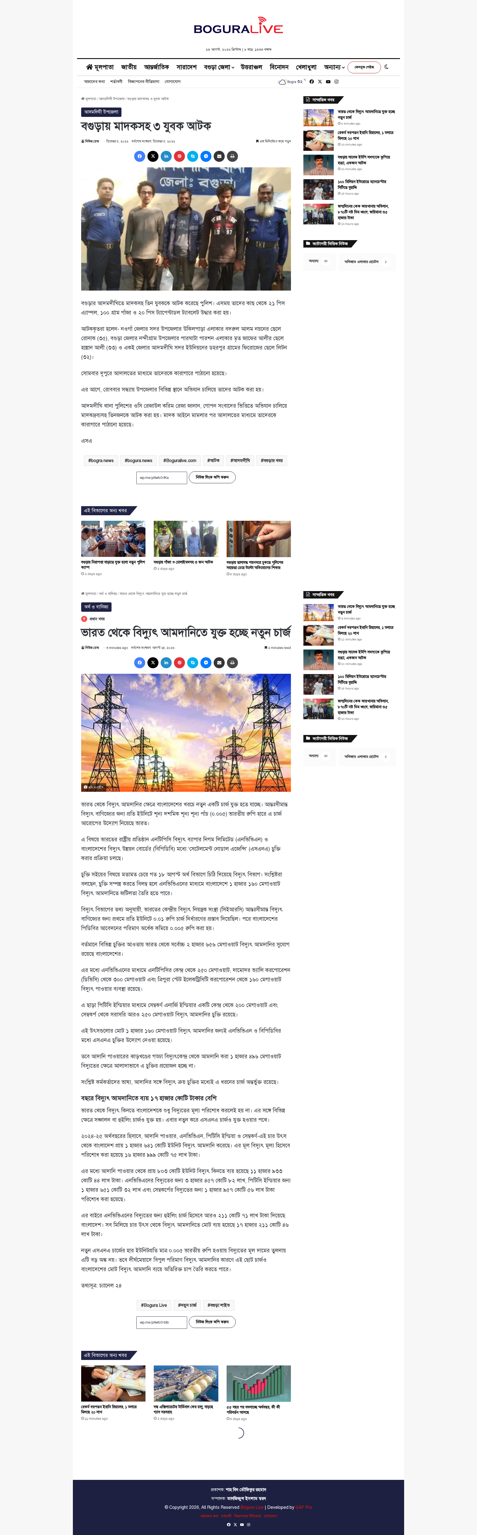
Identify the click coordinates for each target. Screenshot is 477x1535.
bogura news (140, 460)
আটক (214, 460)
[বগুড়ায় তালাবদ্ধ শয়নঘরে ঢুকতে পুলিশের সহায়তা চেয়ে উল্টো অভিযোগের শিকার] (259, 539)
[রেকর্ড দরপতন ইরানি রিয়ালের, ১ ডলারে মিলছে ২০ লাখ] (318, 140)
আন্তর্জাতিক (156, 67)
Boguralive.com (181, 460)
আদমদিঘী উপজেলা (111, 99)
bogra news (102, 460)
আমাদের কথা (94, 81)
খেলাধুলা (306, 67)
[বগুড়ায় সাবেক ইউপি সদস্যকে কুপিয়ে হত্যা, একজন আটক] (318, 165)
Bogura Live (252, 1507)
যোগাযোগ (173, 81)
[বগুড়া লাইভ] (238, 24)
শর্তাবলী (116, 81)
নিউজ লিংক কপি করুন (212, 477)
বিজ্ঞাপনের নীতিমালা (143, 81)
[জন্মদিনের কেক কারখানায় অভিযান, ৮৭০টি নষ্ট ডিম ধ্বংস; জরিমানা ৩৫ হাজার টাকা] (318, 214)
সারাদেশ (187, 67)
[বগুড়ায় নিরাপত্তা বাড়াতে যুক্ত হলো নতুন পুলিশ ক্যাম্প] (113, 539)
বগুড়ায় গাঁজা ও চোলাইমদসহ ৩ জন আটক (183, 562)
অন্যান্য (332, 67)
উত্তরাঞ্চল (251, 67)
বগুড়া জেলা (217, 67)
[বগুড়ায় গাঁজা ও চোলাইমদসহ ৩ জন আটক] (186, 539)
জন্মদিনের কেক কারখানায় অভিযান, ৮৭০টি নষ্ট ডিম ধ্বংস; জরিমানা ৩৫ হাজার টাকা (363, 212)
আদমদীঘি (241, 460)
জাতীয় (129, 67)
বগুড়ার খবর (273, 460)
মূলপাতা (103, 67)
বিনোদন (279, 67)
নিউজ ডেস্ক (92, 141)
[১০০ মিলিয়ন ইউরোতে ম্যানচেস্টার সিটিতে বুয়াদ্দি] (318, 189)
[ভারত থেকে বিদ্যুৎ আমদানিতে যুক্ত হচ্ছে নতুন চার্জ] (318, 117)
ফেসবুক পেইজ (364, 67)
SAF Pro (303, 1507)
